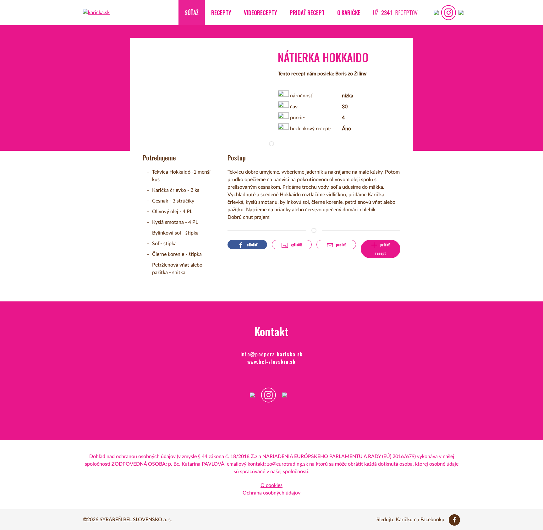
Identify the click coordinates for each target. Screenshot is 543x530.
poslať (340, 244)
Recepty (221, 12)
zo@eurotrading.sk (287, 464)
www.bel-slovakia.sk (271, 361)
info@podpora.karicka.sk (271, 354)
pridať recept (382, 249)
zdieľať (251, 244)
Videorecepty (260, 12)
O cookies (271, 485)
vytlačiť (296, 244)
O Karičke (348, 12)
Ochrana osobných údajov (271, 492)
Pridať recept (307, 12)
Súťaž (192, 12)
